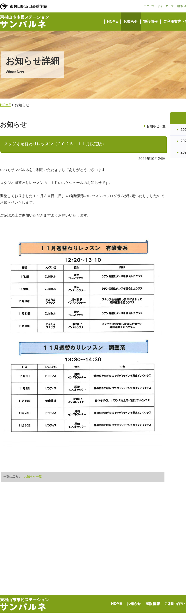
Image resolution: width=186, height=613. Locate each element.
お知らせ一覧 (156, 126)
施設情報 (150, 21)
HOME (112, 21)
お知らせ (130, 21)
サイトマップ (165, 6)
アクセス (149, 6)
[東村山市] (23, 6)
